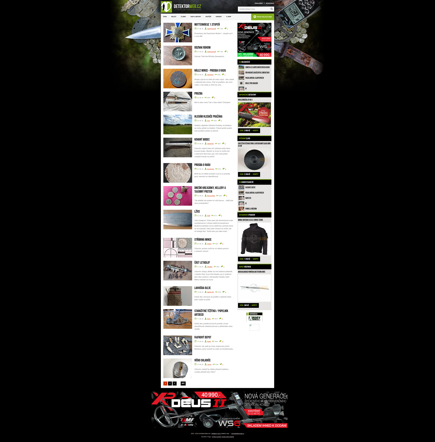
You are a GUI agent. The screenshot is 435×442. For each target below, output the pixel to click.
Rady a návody (196, 16)
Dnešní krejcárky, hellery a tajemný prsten (210, 190)
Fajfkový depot (250, 187)
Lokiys (209, 364)
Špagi (209, 341)
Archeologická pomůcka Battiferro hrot (251, 272)
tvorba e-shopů (216, 437)
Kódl (208, 216)
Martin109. (210, 292)
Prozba (198, 93)
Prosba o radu (202, 165)
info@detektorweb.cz (237, 433)
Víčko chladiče (202, 360)
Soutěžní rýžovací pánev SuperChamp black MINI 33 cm (254, 144)
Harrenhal (210, 75)
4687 (183, 383)
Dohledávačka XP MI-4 (245, 100)
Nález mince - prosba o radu (210, 70)
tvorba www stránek (228, 437)
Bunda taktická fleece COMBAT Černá (250, 220)
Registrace (270, 3)
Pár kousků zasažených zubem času (257, 72)
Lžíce (197, 211)
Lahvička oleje (202, 288)
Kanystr (248, 198)
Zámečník (210, 144)
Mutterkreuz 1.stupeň (207, 24)
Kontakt (219, 16)
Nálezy (173, 16)
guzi (208, 121)
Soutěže (208, 16)
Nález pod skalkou (251, 83)
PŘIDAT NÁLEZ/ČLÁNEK (264, 17)
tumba (209, 244)
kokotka (209, 267)
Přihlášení (259, 3)
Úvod (165, 16)
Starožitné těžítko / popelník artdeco (211, 313)
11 (223, 341)
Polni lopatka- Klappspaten (254, 78)
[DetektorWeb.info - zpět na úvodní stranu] (182, 7)
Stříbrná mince (202, 240)
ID (245, 88)
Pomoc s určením (251, 208)
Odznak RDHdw (202, 47)
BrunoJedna (211, 196)
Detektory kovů (216, 433)
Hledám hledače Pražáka (208, 116)
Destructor (210, 169)
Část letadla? (202, 263)
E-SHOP (228, 16)
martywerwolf (211, 29)
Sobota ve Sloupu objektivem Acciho (257, 67)
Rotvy (209, 319)
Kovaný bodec (202, 139)
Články (183, 16)
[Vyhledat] (271, 9)
